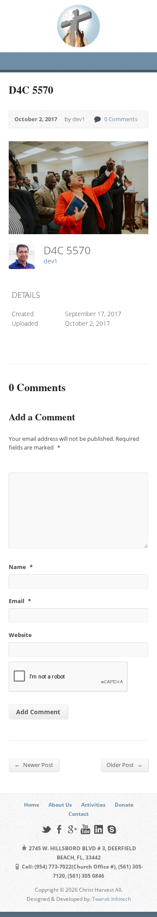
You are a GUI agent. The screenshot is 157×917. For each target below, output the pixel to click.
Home (31, 804)
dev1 (78, 119)
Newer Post (33, 764)
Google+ (72, 829)
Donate (124, 804)
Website (20, 635)
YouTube (85, 829)
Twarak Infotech (111, 899)
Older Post (124, 764)
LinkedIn (98, 829)
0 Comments (97, 119)
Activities (93, 804)
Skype (111, 829)
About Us (60, 804)
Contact (78, 814)
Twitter (46, 829)
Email (20, 601)
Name (21, 567)
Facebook (59, 829)
